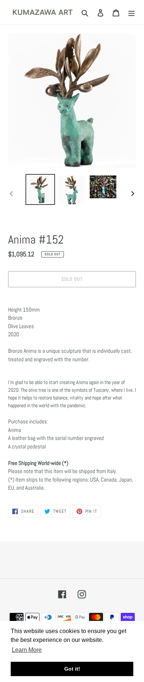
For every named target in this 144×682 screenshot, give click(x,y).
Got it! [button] (72, 669)
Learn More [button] (27, 650)
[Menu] (131, 12)
